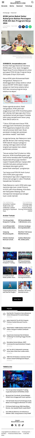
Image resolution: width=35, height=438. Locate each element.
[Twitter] (15, 425)
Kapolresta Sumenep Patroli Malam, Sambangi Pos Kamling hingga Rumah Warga (18, 336)
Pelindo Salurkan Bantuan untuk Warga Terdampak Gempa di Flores (9, 238)
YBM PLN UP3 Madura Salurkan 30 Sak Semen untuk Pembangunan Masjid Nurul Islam (18, 357)
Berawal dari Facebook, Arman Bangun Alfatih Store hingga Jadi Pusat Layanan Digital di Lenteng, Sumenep (18, 396)
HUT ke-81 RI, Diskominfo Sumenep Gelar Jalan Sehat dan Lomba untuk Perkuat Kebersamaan (18, 350)
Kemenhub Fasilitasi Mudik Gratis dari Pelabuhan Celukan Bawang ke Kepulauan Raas (10, 206)
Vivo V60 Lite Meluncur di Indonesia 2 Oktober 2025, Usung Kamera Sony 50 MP (18, 412)
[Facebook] (12, 425)
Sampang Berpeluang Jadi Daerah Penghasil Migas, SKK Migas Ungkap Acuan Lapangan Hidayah (9, 232)
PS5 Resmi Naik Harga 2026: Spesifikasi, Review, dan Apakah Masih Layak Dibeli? (18, 407)
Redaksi (3, 433)
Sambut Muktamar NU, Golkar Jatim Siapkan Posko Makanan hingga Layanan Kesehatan (24, 238)
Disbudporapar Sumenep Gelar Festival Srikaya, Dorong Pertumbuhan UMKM (25, 206)
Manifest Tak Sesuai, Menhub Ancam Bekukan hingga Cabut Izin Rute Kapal (25, 232)
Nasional (5, 27)
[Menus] (3, 2)
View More (17, 299)
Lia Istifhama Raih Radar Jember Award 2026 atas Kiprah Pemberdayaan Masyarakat (9, 227)
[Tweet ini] (23, 26)
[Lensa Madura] (18, 2)
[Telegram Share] (26, 26)
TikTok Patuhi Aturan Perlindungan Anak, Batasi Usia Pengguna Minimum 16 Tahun (19, 401)
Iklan (2, 435)
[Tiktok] (22, 425)
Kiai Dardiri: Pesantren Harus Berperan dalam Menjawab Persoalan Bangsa (19, 314)
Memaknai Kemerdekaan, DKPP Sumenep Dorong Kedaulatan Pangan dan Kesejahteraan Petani (18, 343)
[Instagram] (19, 425)
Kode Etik (26, 433)
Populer (9, 308)
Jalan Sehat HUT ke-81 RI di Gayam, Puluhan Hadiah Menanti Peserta (18, 321)
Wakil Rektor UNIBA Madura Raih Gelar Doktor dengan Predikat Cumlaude (19, 328)
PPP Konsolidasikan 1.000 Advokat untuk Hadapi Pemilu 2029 (25, 221)
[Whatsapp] (30, 26)
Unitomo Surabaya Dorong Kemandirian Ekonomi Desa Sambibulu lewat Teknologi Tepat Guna (25, 227)
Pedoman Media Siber (14, 433)
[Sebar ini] (19, 26)
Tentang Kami (26, 432)
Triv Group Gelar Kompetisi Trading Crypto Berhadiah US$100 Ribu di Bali (9, 221)
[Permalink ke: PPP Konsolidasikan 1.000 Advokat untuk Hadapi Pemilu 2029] (25, 255)
